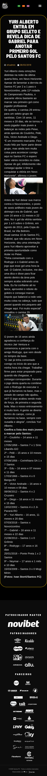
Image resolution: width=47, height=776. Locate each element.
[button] (40, 5)
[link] (8, 6)
